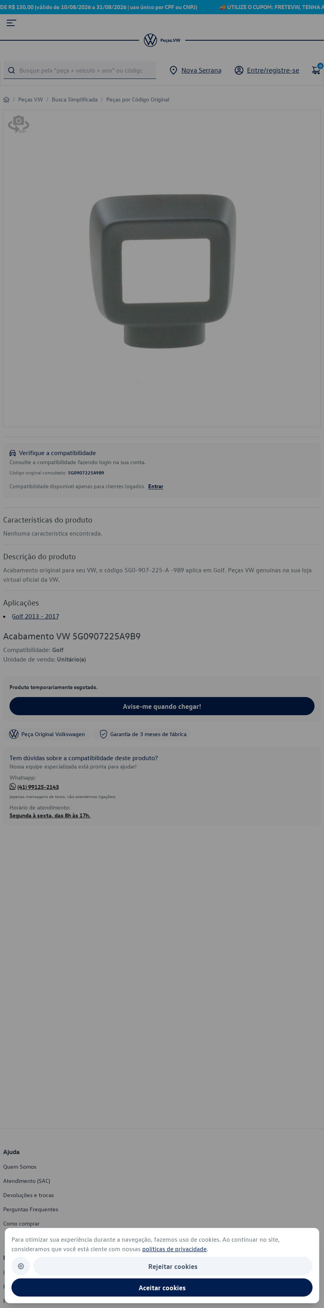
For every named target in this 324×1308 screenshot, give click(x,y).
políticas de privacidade (174, 1249)
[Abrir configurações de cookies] (20, 1266)
